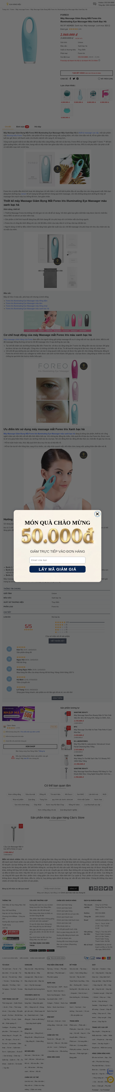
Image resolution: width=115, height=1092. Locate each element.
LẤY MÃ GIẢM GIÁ (57, 569)
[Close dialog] (97, 514)
